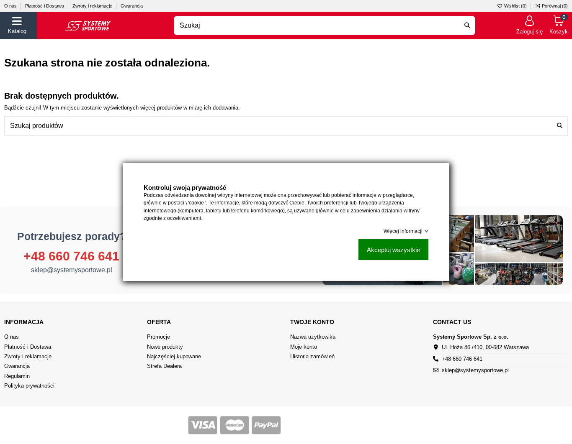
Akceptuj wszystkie (393, 249)
